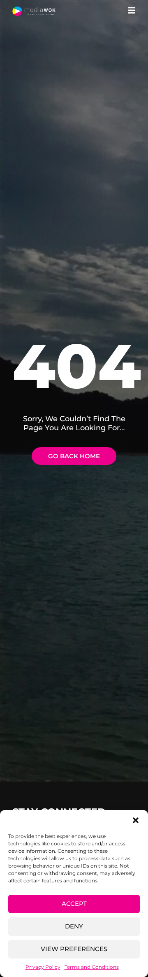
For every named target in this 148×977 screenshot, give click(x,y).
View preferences (74, 949)
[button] (136, 820)
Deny (74, 926)
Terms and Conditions (92, 967)
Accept (74, 903)
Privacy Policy (42, 967)
